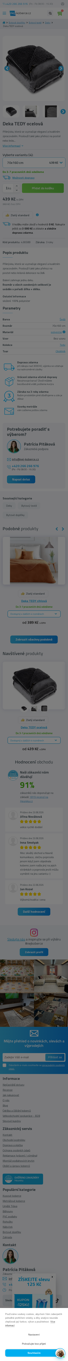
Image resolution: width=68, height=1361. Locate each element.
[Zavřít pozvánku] (60, 1313)
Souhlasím (34, 1353)
